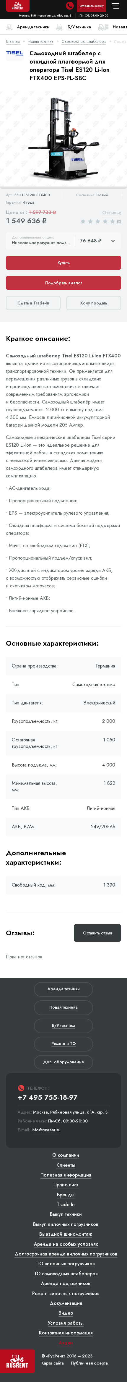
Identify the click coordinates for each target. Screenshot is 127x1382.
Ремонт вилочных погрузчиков (66, 1293)
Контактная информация (66, 1332)
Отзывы (111, 213)
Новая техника (40, 41)
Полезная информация (65, 1175)
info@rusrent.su (46, 1130)
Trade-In (66, 1204)
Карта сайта (52, 1363)
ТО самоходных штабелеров (66, 1273)
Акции (66, 1342)
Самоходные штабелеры (83, 41)
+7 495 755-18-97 (47, 1097)
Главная (13, 41)
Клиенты (65, 1165)
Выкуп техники (66, 1214)
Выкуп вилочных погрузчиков (65, 1224)
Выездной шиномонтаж (65, 1234)
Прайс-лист (65, 1184)
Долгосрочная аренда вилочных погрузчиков (65, 1253)
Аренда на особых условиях (66, 1244)
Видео (65, 1313)
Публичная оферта (89, 1363)
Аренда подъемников (65, 1283)
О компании (65, 1155)
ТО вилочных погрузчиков (66, 1263)
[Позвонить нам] (70, 6)
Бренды (65, 1194)
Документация (66, 1303)
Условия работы (66, 1323)
